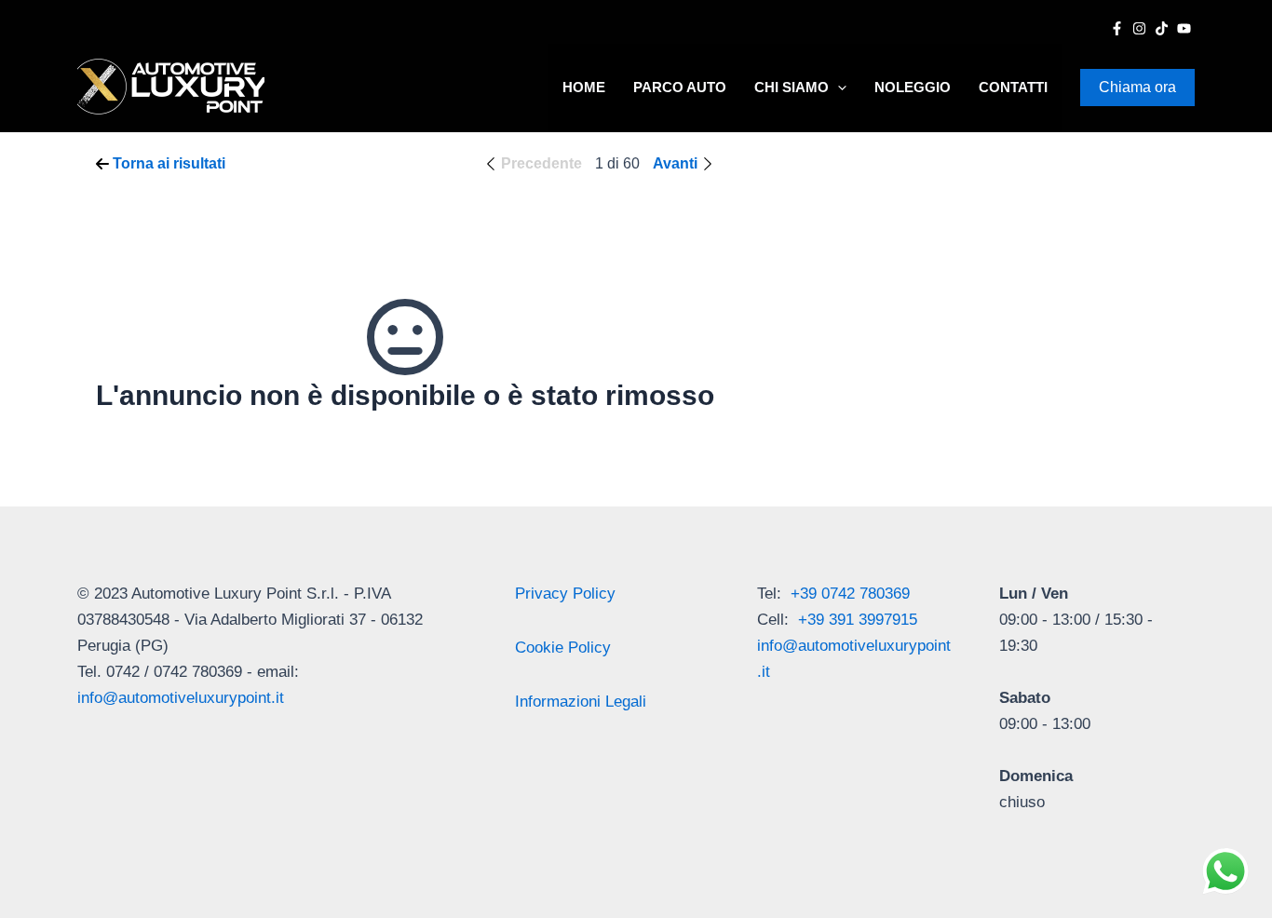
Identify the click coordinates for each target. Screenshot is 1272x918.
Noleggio (912, 87)
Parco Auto (679, 87)
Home (583, 87)
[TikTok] (1161, 28)
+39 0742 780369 (850, 593)
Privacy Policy (565, 593)
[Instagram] (1139, 28)
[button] (837, 87)
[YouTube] (1184, 28)
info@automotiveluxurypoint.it (180, 698)
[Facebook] (1117, 28)
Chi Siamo (791, 87)
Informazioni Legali (580, 701)
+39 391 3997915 (857, 619)
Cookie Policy (563, 647)
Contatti (1013, 87)
